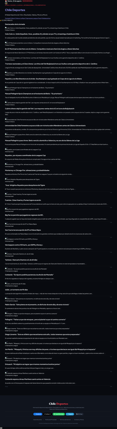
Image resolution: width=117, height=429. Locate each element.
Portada (7, 18)
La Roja (22, 18)
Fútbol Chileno (15, 18)
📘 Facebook (38, 414)
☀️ (6, 3)
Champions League (31, 18)
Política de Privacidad (51, 419)
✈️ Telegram (70, 414)
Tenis (39, 18)
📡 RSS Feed (79, 414)
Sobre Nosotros (37, 419)
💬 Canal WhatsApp (59, 414)
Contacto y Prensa (79, 419)
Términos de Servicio (65, 419)
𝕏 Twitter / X (47, 414)
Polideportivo (46, 18)
